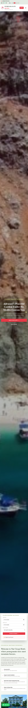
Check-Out (5, 622)
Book (21, 7)
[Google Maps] (6, 2)
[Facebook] (3, 2)
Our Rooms (14, 324)
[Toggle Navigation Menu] (25, 8)
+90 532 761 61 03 (5, 1)
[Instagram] (1, 2)
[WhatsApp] (4, 2)
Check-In (4, 617)
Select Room (5, 627)
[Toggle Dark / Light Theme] (10, 3)
